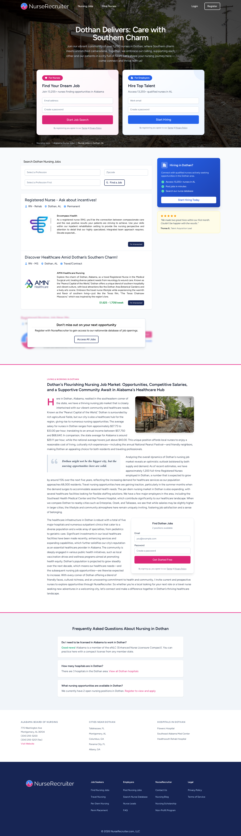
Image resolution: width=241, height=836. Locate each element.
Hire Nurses (109, 6)
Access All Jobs (86, 339)
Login (194, 6)
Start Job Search (78, 120)
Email (137, 533)
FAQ (125, 810)
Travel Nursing (98, 796)
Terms (84, 128)
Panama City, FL (97, 744)
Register (212, 6)
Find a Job (116, 182)
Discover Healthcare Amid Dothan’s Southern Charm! (71, 257)
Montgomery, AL (97, 733)
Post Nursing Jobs (132, 790)
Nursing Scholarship (165, 803)
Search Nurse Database (135, 796)
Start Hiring (163, 119)
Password (139, 545)
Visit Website (27, 743)
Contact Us (161, 790)
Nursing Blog (162, 796)
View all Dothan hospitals (123, 671)
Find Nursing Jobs (100, 790)
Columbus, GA (96, 739)
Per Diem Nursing (100, 803)
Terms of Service (196, 796)
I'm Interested (136, 244)
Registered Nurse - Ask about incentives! (61, 200)
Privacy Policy (95, 128)
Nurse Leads (129, 803)
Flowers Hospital (165, 728)
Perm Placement (99, 810)
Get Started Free (162, 559)
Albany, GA (94, 749)
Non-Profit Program (165, 810)
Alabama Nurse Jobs (64, 143)
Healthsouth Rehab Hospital (171, 739)
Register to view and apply (140, 690)
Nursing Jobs (85, 6)
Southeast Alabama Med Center (173, 733)
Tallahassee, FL (96, 728)
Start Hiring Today (189, 199)
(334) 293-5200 (29, 735)
